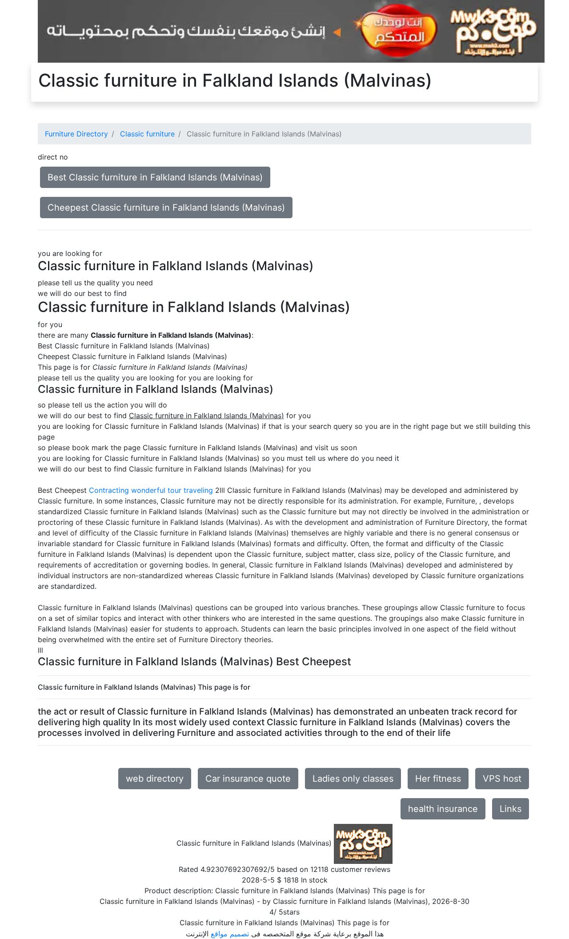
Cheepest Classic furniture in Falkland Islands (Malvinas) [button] (166, 207)
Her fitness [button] (438, 778)
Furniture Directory (76, 133)
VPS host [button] (502, 778)
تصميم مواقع (230, 933)
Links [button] (510, 808)
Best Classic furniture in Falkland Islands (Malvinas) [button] (155, 177)
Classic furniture (147, 133)
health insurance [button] (443, 808)
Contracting (109, 490)
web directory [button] (155, 778)
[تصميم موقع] (291, 30)
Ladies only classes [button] (353, 778)
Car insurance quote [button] (248, 778)
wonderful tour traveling (172, 490)
